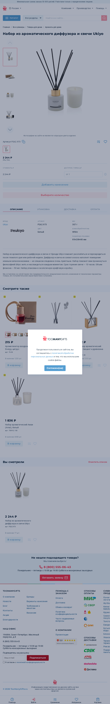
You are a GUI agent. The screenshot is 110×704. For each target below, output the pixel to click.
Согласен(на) (55, 368)
